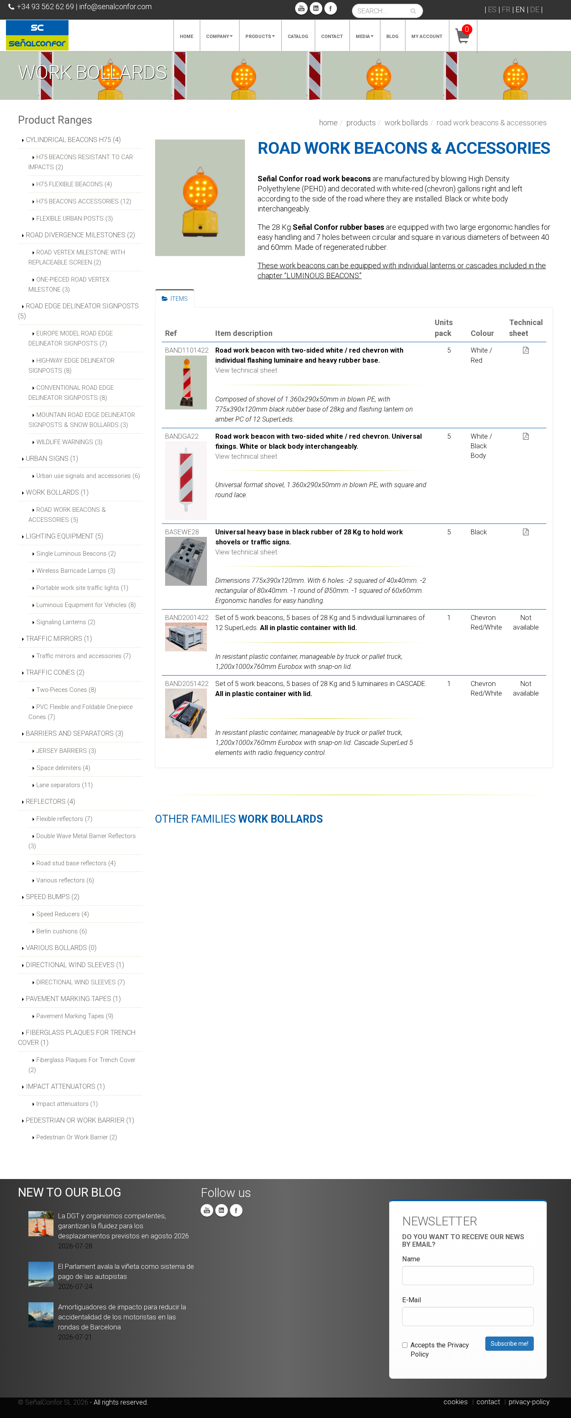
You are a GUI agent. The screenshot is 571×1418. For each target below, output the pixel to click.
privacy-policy (529, 1402)
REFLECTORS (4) (50, 802)
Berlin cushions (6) (61, 931)
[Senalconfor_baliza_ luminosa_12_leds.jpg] (200, 198)
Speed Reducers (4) (62, 914)
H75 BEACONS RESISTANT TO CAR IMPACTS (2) (80, 162)
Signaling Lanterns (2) (65, 622)
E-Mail (411, 1300)
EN (520, 9)
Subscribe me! (509, 1343)
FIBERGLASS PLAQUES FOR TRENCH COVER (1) (76, 1038)
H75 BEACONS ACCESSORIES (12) (83, 201)
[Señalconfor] (37, 34)
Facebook (330, 8)
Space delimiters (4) (63, 768)
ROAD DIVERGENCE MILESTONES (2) (80, 235)
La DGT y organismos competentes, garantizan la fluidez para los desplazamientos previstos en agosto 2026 (123, 1226)
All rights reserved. (121, 1402)
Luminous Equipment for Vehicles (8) (86, 605)
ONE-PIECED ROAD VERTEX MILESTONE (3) (69, 284)
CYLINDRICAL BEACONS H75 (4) (73, 140)
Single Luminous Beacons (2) (76, 553)
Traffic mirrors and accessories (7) (83, 656)
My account (426, 36)
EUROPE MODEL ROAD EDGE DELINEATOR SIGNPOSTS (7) (70, 338)
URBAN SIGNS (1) (52, 459)
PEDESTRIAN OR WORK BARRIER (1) (80, 1120)
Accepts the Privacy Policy (439, 1349)
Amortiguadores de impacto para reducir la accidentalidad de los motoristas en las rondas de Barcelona (122, 1317)
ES (492, 9)
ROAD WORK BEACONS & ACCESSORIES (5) (67, 514)
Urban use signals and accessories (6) (88, 476)
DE (534, 9)
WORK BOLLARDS (406, 122)
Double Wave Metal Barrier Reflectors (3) (82, 841)
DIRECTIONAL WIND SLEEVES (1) (75, 965)
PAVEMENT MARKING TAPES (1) (73, 999)
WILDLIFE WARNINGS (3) (69, 442)
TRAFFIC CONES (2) (55, 672)
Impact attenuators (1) (67, 1104)
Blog (392, 36)
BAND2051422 (187, 684)
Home (186, 36)
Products (258, 36)
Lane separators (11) (64, 785)
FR (506, 9)
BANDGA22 (182, 436)
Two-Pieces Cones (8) (66, 690)
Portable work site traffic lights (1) (82, 588)
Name (411, 1259)
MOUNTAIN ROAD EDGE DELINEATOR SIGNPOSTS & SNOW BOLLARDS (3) (81, 420)
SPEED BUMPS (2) (52, 897)
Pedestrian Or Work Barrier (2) (76, 1137)
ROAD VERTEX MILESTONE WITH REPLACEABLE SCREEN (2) (76, 257)
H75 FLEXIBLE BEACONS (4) (74, 184)
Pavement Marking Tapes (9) (74, 1016)
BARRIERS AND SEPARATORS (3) (74, 733)
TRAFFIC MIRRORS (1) (59, 639)
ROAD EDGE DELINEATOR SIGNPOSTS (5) (78, 311)
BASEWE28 (182, 532)
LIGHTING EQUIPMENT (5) (64, 536)
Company (217, 36)
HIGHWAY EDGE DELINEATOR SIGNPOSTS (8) (71, 365)
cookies (456, 1402)
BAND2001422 (187, 618)
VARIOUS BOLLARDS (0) (61, 948)
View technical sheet (246, 370)
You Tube (301, 8)
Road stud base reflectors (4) (76, 863)
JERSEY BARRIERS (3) (66, 751)
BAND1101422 (187, 350)
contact (488, 1402)
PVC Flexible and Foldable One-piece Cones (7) (80, 712)
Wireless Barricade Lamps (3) (75, 570)
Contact (332, 36)
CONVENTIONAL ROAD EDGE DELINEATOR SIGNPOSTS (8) (71, 393)
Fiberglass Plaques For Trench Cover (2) (81, 1065)
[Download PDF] (526, 350)
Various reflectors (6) (65, 880)
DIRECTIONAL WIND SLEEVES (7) (80, 982)
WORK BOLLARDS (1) (57, 492)
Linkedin (316, 8)
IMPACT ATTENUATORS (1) (65, 1086)
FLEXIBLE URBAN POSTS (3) (74, 218)
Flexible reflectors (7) (64, 819)
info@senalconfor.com (115, 6)
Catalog (298, 36)
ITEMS (178, 298)
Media (363, 36)
